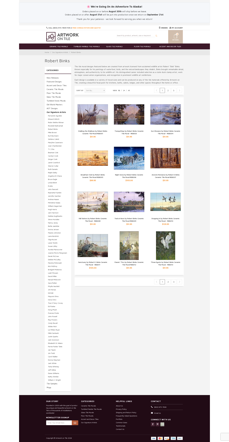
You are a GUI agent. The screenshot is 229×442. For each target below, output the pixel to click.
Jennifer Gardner (54, 196)
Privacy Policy (121, 409)
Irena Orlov (52, 300)
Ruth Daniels (53, 169)
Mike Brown (52, 132)
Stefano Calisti (53, 139)
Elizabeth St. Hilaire (55, 343)
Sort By (79, 90)
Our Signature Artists (60, 52)
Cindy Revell (52, 323)
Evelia (50, 186)
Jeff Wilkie (52, 370)
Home (47, 52)
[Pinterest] (157, 424)
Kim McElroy (52, 266)
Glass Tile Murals (114, 46)
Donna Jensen (53, 229)
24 (124, 90)
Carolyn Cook (53, 156)
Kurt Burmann (53, 136)
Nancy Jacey (53, 223)
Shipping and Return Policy (126, 412)
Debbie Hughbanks (55, 216)
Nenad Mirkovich (54, 280)
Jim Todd (51, 353)
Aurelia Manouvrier (55, 249)
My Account (177, 28)
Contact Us (120, 429)
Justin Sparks (53, 336)
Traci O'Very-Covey (55, 303)
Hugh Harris (52, 209)
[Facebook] (153, 424)
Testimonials (120, 426)
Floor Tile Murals (142, 46)
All (129, 90)
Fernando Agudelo (55, 116)
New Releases (53, 78)
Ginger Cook (52, 159)
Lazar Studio (52, 243)
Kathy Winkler (53, 377)
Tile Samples (52, 384)
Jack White (52, 363)
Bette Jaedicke (53, 226)
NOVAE (50, 293)
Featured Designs (54, 82)
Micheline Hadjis (54, 203)
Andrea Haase (53, 199)
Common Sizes (121, 422)
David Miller (52, 276)
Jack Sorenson (53, 340)
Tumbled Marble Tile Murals (86, 46)
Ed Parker (51, 306)
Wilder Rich (52, 326)
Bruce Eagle (52, 179)
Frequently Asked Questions (126, 416)
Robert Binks (53, 129)
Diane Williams (53, 373)
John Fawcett (53, 189)
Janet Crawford (54, 163)
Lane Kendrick (53, 236)
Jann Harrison (53, 213)
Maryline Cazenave (55, 142)
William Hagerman (55, 206)
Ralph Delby (52, 173)
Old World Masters (54, 104)
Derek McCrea (53, 256)
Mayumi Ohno (53, 296)
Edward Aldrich (53, 119)
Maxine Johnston (54, 233)
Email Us (157, 413)
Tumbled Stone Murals (56, 101)
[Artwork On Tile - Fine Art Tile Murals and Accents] (62, 37)
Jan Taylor (52, 350)
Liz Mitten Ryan (54, 330)
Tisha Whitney (53, 367)
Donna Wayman (54, 360)
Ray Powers (52, 320)
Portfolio (119, 419)
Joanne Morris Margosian (57, 253)
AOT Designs (52, 108)
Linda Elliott (52, 183)
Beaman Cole (53, 152)
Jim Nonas (52, 290)
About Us (119, 406)
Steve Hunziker (53, 219)
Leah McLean (53, 273)
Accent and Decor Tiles (170, 46)
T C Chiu (51, 149)
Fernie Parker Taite (55, 346)
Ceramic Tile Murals (58, 46)
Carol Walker (53, 357)
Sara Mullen (52, 283)
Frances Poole (53, 313)
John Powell (52, 316)
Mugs (49, 387)
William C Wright (54, 380)
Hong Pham (52, 310)
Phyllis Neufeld (53, 286)
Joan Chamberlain (55, 146)
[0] (172, 36)
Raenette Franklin (54, 193)
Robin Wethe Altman (56, 122)
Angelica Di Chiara (55, 176)
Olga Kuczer (52, 239)
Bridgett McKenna (55, 270)
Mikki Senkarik (53, 333)
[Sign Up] (75, 422)
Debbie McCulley (54, 260)
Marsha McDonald (55, 263)
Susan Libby (52, 246)
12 (119, 90)
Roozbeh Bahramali (55, 126)
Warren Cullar (53, 166)
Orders (164, 28)
